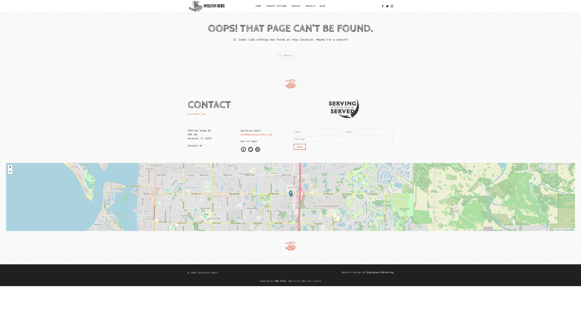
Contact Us (195, 145)
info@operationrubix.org (256, 134)
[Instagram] (257, 149)
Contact (296, 5)
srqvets (310, 5)
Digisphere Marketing (379, 272)
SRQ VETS (280, 280)
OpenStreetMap (568, 229)
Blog (322, 5)
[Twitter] (250, 149)
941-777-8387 (249, 141)
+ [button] (10, 167)
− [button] (10, 171)
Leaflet (557, 229)
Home (258, 5)
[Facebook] (243, 149)
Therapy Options (276, 5)
